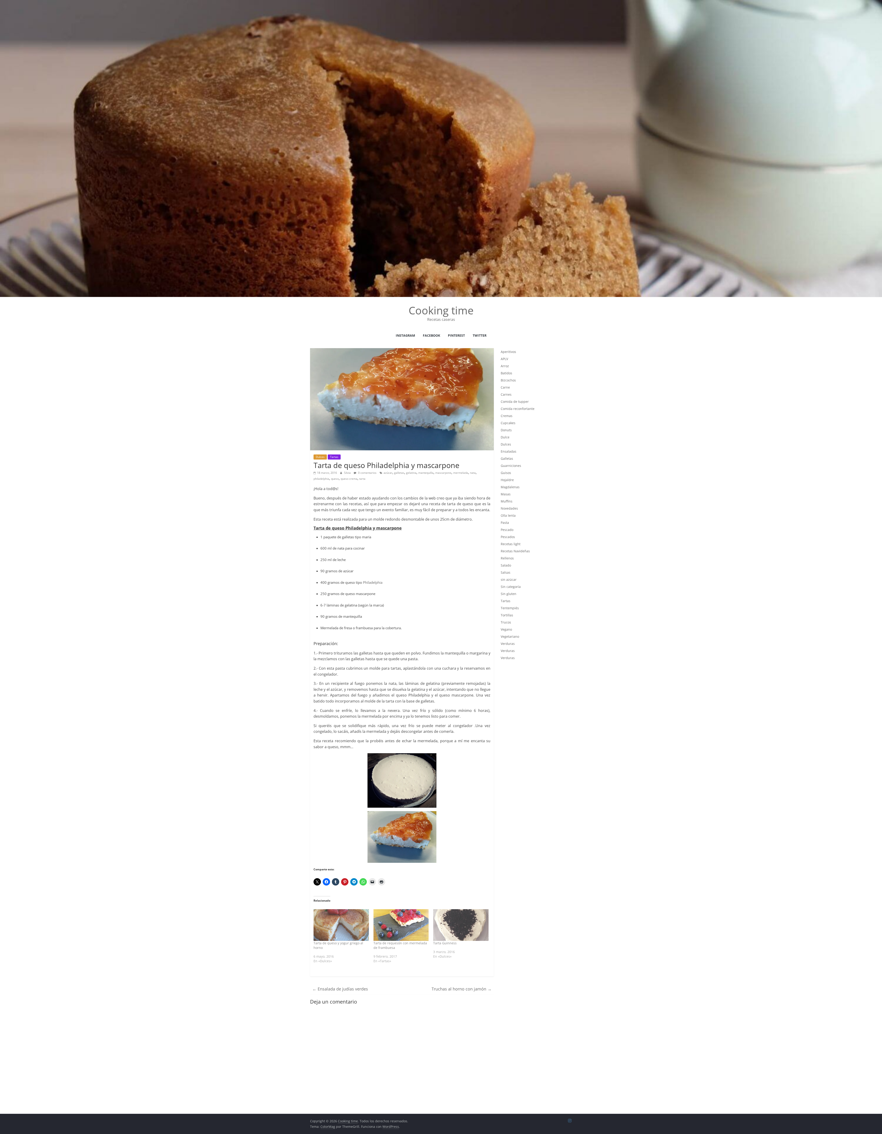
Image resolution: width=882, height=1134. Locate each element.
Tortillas (507, 615)
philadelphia (321, 479)
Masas (506, 494)
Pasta (505, 522)
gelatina (411, 473)
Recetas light (510, 544)
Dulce (505, 437)
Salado (506, 565)
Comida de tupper (515, 401)
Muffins (506, 501)
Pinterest (456, 335)
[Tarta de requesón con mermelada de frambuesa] (401, 925)
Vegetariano (510, 636)
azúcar (388, 473)
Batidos (506, 373)
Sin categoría (511, 586)
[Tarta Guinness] (461, 925)
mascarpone (443, 473)
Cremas (506, 416)
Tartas (334, 457)
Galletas (507, 458)
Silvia (347, 473)
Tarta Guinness (445, 943)
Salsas (505, 572)
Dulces (320, 457)
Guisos (506, 473)
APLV (504, 359)
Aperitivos (508, 352)
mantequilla (425, 473)
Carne (505, 387)
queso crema (349, 479)
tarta (362, 479)
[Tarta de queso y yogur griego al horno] (341, 925)
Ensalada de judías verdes (340, 989)
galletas (399, 473)
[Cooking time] (441, 2)
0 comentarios (366, 473)
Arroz (505, 366)
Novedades (509, 508)
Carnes (506, 394)
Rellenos (507, 558)
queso (335, 479)
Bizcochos (508, 380)
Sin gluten (508, 594)
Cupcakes (508, 423)
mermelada (460, 473)
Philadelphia (372, 582)
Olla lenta (508, 515)
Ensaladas (508, 451)
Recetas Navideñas (515, 551)
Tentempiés (510, 608)
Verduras (508, 643)
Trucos (506, 622)
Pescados (508, 537)
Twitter (479, 335)
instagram (405, 335)
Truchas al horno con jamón (462, 989)
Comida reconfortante (517, 408)
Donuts (506, 430)
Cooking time (441, 310)
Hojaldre (507, 480)
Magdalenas (510, 487)
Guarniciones (511, 465)
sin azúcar (509, 579)
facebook (431, 335)
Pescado (507, 530)
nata (473, 473)
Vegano (506, 629)
